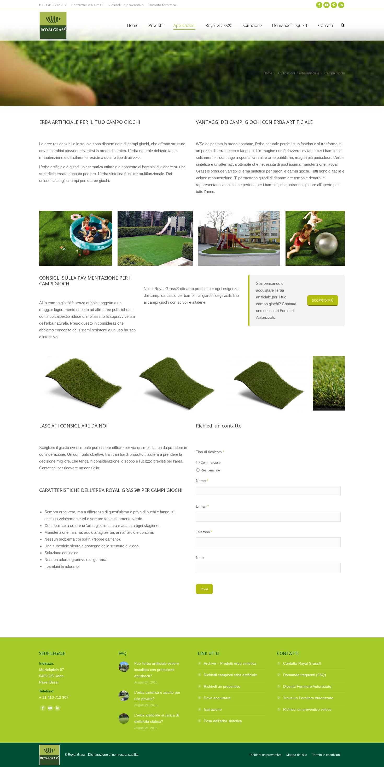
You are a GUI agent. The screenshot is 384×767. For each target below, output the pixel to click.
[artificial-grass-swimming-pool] (75, 238)
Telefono (204, 532)
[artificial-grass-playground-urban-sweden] (239, 238)
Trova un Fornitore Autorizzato (308, 698)
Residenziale (210, 470)
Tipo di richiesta (210, 452)
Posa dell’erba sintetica (223, 721)
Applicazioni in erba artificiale (298, 73)
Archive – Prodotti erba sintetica (230, 663)
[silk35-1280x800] (176, 383)
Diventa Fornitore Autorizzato (307, 686)
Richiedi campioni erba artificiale (230, 675)
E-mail (202, 506)
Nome (202, 481)
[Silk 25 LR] (266, 383)
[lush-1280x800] (83, 383)
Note (200, 557)
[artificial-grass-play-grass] (322, 238)
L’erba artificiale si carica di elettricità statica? (156, 718)
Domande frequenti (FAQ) (304, 675)
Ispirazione (213, 709)
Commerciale (210, 462)
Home (268, 73)
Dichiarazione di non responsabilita (113, 755)
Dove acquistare (217, 698)
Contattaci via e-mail (87, 5)
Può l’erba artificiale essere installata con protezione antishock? (156, 669)
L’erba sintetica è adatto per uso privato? (157, 695)
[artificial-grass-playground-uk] (155, 238)
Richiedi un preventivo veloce (307, 709)
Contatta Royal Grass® (302, 663)
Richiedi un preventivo (222, 686)
